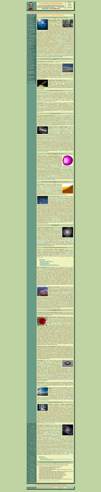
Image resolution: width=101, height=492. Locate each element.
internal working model (61, 116)
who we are (52, 41)
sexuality (44, 193)
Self (72, 55)
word (44, 378)
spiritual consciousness (54, 175)
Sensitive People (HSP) (31, 27)
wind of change (54, 438)
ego (45, 62)
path (49, 146)
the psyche (46, 349)
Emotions (32, 50)
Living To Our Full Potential (61, 35)
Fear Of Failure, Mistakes (31, 43)
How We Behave (30, 56)
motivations (53, 366)
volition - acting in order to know (62, 82)
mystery (55, 440)
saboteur (43, 275)
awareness (41, 53)
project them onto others (60, 199)
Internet (34, 35)
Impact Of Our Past (30, 79)
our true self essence (56, 62)
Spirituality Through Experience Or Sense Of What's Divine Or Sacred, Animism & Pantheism (55, 444)
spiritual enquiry (63, 302)
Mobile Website (45, 8)
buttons (65, 213)
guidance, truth (66, 449)
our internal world (55, 318)
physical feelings (56, 190)
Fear (33, 18)
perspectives (42, 375)
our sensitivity (47, 166)
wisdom (53, 143)
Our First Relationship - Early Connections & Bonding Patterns (55, 140)
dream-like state (62, 40)
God (62, 74)
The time (48, 90)
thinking (60, 42)
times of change (68, 45)
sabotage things (51, 99)
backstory (39, 37)
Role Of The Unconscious (31, 75)
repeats (38, 142)
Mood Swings (29, 51)
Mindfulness (53, 101)
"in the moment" (60, 220)
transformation (55, 322)
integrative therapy (47, 189)
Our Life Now (29, 78)
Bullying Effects (29, 60)
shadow (62, 119)
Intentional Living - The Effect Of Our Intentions (47, 261)
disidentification (40, 100)
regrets (66, 128)
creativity (71, 369)
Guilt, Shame (33, 59)
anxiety (54, 67)
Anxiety (28, 18)
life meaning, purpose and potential (45, 315)
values (38, 118)
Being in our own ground (66, 453)
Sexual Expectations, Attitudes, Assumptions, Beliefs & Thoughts (50, 265)
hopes (57, 274)
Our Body (28, 48)
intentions (50, 256)
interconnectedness (66, 451)
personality (59, 41)
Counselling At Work (31, 81)
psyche (43, 173)
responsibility (48, 376)
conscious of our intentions (42, 93)
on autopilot (68, 93)
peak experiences (54, 435)
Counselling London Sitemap (60, 487)
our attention (61, 376)
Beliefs (34, 49)
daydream (53, 369)
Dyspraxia (34, 25)
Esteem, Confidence (30, 28)
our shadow (59, 131)
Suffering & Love (53, 192)
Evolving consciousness (46, 437)
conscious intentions (54, 250)
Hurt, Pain (28, 59)
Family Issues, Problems (31, 31)
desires (54, 399)
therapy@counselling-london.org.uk (46, 7)
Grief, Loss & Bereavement (31, 32)
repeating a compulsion (66, 120)
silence (48, 361)
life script (50, 122)
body (64, 397)
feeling (63, 42)
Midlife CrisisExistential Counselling (30, 63)
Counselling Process (31, 73)
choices (57, 46)
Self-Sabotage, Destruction (31, 57)
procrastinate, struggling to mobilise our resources (63, 267)
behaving (67, 42)
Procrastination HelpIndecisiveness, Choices (31, 39)
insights (38, 233)
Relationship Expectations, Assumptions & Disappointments (49, 264)
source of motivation (62, 305)
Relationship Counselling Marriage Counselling (31, 16)
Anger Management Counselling (30, 34)
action (46, 378)
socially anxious (43, 384)
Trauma (57, 122)
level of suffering (54, 165)
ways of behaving (40, 145)
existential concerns (41, 148)
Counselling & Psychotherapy (51, 3)
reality (48, 433)
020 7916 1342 (61, 7)
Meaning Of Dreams (30, 76)
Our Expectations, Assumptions (45, 263)
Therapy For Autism (30, 26)
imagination (67, 397)
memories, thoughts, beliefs (53, 197)
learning (49, 85)
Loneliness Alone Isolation (31, 23)
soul (66, 54)
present (53, 218)
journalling (51, 375)
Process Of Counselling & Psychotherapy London (50, 480)
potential (64, 392)
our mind (47, 191)
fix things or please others (66, 254)
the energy (70, 377)
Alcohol (28, 36)
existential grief (48, 148)
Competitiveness (30, 42)
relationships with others (47, 160)
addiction (71, 121)
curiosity (50, 439)
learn (60, 230)
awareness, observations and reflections (45, 98)
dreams (71, 397)
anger (60, 121)
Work (35, 36)
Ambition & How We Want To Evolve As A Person (46, 179)
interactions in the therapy (63, 379)
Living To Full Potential (30, 80)
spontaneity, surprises (56, 219)
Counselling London (31, 14)
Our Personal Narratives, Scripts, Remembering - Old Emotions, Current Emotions (60, 129)
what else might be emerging (65, 399)
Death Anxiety (32, 65)
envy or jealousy (70, 252)
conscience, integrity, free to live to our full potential (59, 454)
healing (41, 55)
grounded (48, 305)
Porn (30, 36)
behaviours (62, 197)
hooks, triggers (60, 213)
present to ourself (55, 166)
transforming (64, 291)
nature (67, 446)
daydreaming (39, 398)
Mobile (33, 36)
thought (41, 378)
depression (64, 121)
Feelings (28, 50)
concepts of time (51, 296)
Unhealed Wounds (30, 58)
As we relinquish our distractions (58, 388)
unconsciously (39, 257)
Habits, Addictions (30, 35)
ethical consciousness (47, 194)
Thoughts (28, 49)
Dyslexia (30, 25)
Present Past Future (31, 77)
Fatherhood (29, 45)
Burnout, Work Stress (30, 20)
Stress (31, 18)
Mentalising (68, 94)
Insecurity (28, 29)
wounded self (48, 62)
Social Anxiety (29, 19)
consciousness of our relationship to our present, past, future (61, 292)
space (53, 243)
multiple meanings (66, 171)
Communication (29, 17)
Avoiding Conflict (32, 30)
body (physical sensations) (65, 99)
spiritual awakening (61, 448)
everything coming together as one (53, 431)
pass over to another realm (63, 436)
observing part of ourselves (42, 107)
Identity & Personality (30, 47)
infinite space (62, 73)
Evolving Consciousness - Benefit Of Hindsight (60, 323)
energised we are (47, 190)
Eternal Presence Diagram (44, 458)
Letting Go (28, 74)
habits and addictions (65, 200)
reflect (61, 45)
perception (39, 362)
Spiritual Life (29, 69)
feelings (66, 77)
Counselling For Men (30, 44)
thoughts (62, 77)
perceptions (55, 200)
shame (67, 253)
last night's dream (45, 68)
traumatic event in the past (52, 216)
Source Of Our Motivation (42, 94)
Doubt (28, 30)
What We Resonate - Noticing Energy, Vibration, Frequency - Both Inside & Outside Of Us (49, 428)
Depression (29, 22)
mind (38, 53)
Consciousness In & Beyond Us (43, 300)
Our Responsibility (30, 66)
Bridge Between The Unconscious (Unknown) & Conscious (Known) (55, 136)
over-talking (42, 78)
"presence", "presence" (68, 222)
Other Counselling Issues (31, 70)
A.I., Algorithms (29, 68)
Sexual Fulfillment (30, 46)
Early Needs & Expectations (44, 262)
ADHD (28, 25)
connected (57, 39)
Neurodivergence (30, 24)
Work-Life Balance (30, 21)
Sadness (32, 22)
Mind (31, 49)
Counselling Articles (31, 82)
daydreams (39, 305)
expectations (67, 197)
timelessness (64, 390)
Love (33, 17)
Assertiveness (33, 29)
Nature (33, 68)
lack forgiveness (57, 128)
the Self (43, 426)
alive (60, 39)
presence (63, 437)
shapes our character (51, 362)
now (60, 90)
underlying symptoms (54, 228)
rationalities (50, 93)
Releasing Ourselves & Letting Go (50, 221)
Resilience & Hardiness (31, 61)
